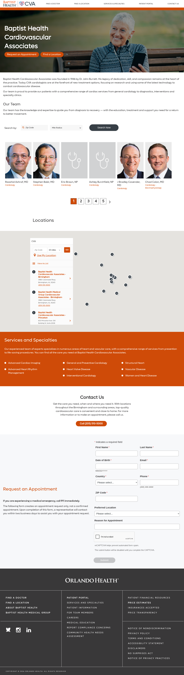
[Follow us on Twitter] (8, 629)
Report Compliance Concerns (89, 627)
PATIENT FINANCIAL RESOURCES (149, 597)
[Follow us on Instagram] (18, 630)
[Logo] (19, 4)
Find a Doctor (53, 4)
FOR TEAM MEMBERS (80, 612)
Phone (143, 476)
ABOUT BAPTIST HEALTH (22, 607)
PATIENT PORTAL (146, 4)
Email (143, 460)
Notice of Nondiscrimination (149, 628)
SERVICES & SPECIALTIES (114, 4)
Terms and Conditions (144, 638)
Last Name (146, 447)
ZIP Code (101, 492)
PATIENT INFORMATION (82, 607)
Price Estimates (139, 602)
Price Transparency (142, 612)
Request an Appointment (21, 54)
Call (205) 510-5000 (91, 423)
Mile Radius (57, 127)
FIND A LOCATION (81, 4)
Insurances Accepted (143, 607)
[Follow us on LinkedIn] (28, 630)
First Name (102, 447)
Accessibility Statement (146, 643)
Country (100, 476)
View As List (42, 263)
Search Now (104, 127)
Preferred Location (105, 507)
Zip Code (30, 127)
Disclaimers (137, 648)
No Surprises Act (140, 653)
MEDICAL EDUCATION (81, 622)
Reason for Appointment (108, 520)
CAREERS (73, 617)
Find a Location (52, 54)
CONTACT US (173, 4)
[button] (87, 304)
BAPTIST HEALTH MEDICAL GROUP (28, 612)
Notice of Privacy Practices (149, 658)
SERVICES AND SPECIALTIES (85, 602)
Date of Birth (103, 460)
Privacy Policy (139, 633)
